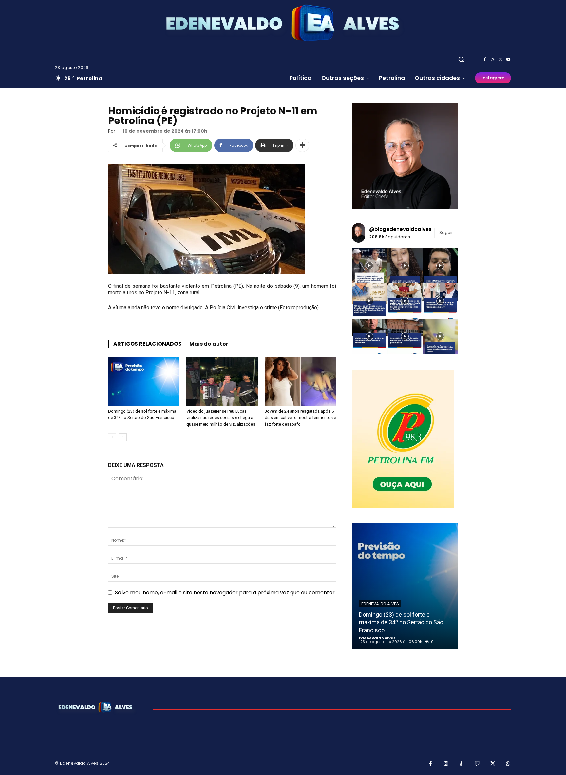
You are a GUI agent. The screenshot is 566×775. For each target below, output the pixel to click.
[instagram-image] (369, 265)
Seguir (446, 233)
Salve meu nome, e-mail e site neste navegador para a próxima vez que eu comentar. (225, 592)
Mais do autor (208, 344)
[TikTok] (461, 764)
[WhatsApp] (508, 764)
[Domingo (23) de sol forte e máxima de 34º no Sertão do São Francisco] (143, 381)
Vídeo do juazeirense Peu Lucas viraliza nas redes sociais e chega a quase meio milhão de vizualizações (220, 418)
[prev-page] (112, 437)
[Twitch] (477, 764)
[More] (302, 145)
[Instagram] (493, 60)
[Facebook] (485, 60)
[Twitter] (500, 60)
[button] (461, 59)
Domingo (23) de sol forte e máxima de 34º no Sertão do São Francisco (401, 622)
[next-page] (123, 437)
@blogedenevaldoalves (400, 229)
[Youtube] (508, 60)
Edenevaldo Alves (380, 604)
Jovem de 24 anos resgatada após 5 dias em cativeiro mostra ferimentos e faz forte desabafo (300, 418)
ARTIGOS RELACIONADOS (147, 344)
